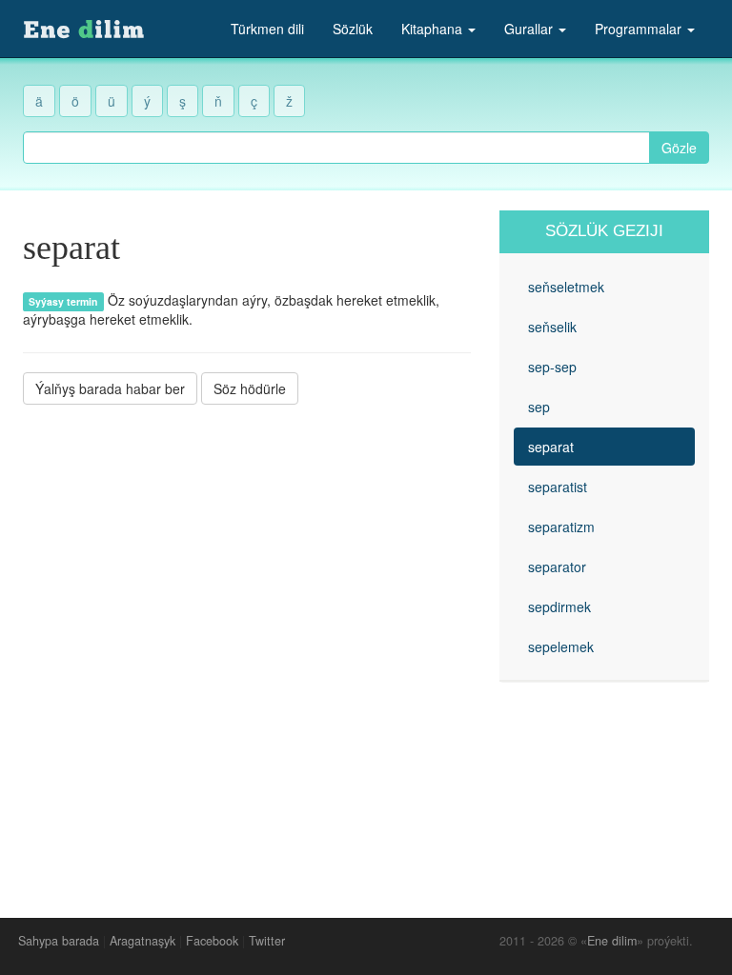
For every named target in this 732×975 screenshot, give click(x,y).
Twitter (267, 940)
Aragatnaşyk (142, 940)
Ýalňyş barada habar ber (110, 388)
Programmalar (640, 28)
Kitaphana (433, 28)
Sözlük (353, 28)
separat (551, 446)
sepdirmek (559, 606)
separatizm (561, 526)
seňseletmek (566, 286)
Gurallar (530, 28)
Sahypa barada (58, 940)
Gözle (679, 147)
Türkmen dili (267, 28)
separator (557, 566)
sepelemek (561, 646)
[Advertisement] (247, 551)
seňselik (552, 326)
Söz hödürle (250, 388)
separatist (557, 486)
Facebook (212, 940)
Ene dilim (612, 940)
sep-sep (552, 366)
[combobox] (336, 147)
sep (539, 406)
